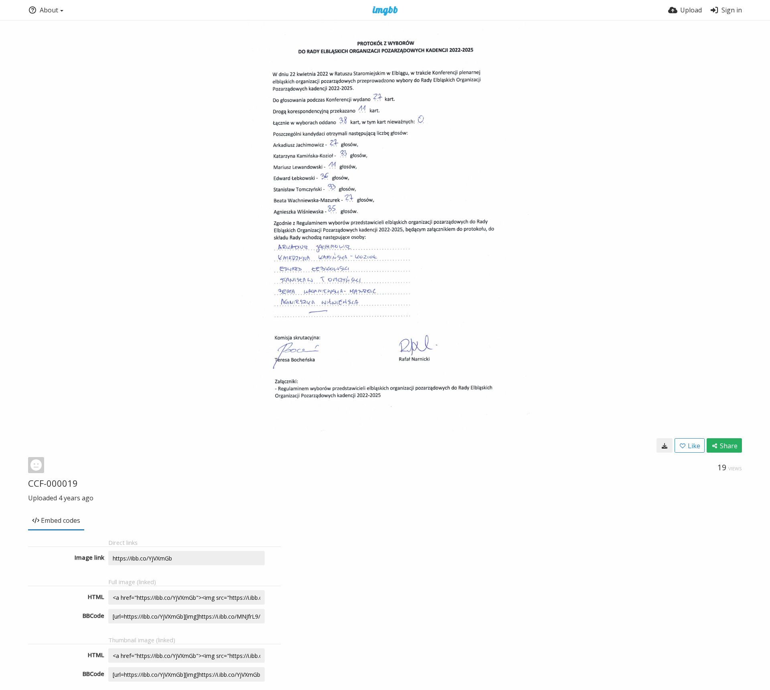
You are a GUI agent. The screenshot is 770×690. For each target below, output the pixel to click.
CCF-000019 (53, 483)
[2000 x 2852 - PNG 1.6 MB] (665, 445)
